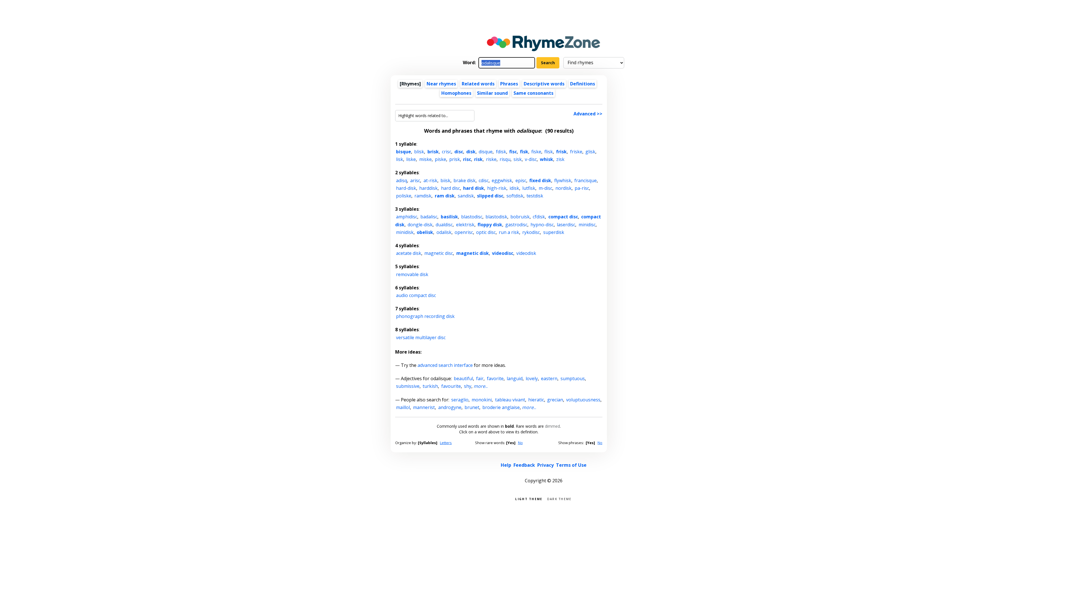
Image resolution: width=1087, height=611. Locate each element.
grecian (555, 400)
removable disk (412, 274)
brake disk (464, 180)
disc (458, 152)
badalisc (428, 217)
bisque (403, 152)
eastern (549, 378)
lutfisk (528, 188)
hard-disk (406, 188)
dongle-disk (420, 224)
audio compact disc (416, 295)
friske (576, 152)
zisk (560, 159)
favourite (451, 386)
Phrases (509, 84)
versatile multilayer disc (421, 337)
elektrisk (465, 224)
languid (515, 378)
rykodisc (531, 232)
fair (479, 378)
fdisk (501, 152)
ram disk (445, 196)
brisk (433, 152)
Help (506, 465)
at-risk (430, 180)
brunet (472, 407)
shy (467, 386)
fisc (513, 152)
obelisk (425, 232)
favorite (495, 378)
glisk (590, 152)
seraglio (459, 400)
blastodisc (471, 217)
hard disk (473, 188)
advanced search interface (445, 365)
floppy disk (490, 224)
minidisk (405, 232)
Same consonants (533, 93)
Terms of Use (571, 465)
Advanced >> (588, 114)
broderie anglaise (501, 407)
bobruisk (520, 217)
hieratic (536, 400)
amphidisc (406, 217)
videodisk (526, 253)
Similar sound (492, 93)
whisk (546, 159)
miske (425, 159)
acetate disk (408, 253)
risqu (505, 159)
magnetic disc (438, 253)
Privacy (545, 465)
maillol (403, 407)
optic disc (486, 232)
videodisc (502, 253)
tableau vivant (510, 400)
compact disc (563, 217)
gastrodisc (516, 224)
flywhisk (562, 180)
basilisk (449, 217)
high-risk (496, 188)
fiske (536, 152)
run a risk (509, 232)
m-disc (545, 188)
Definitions (582, 84)
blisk (419, 152)
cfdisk (539, 217)
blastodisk (496, 217)
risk (478, 159)
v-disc (531, 159)
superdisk (553, 232)
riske (491, 159)
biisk (445, 180)
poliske (403, 196)
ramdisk (422, 196)
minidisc (587, 224)
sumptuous (572, 378)
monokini (482, 400)
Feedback (524, 465)
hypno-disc (542, 224)
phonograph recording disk (425, 316)
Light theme (528, 498)
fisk (524, 152)
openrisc (464, 232)
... (481, 386)
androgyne (449, 407)
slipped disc (490, 196)
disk (471, 152)
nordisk (563, 188)
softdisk (514, 196)
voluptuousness (583, 400)
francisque (585, 180)
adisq (401, 180)
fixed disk (540, 180)
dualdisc (444, 224)
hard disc (450, 188)
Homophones (456, 93)
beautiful (463, 378)
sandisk (466, 196)
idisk (514, 188)
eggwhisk (502, 180)
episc (520, 180)
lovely (532, 378)
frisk (561, 152)
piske (440, 159)
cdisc (484, 180)
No (520, 442)
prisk (454, 159)
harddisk (428, 188)
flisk (548, 152)
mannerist (424, 407)
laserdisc (566, 224)
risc (467, 159)
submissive (408, 386)
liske (411, 159)
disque (486, 152)
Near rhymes (441, 84)
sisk (517, 159)
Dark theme (559, 498)
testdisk (535, 196)
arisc (415, 180)
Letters (446, 442)
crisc (446, 152)
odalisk (444, 232)
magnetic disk (472, 253)
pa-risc (582, 188)
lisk (399, 159)
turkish (430, 386)
